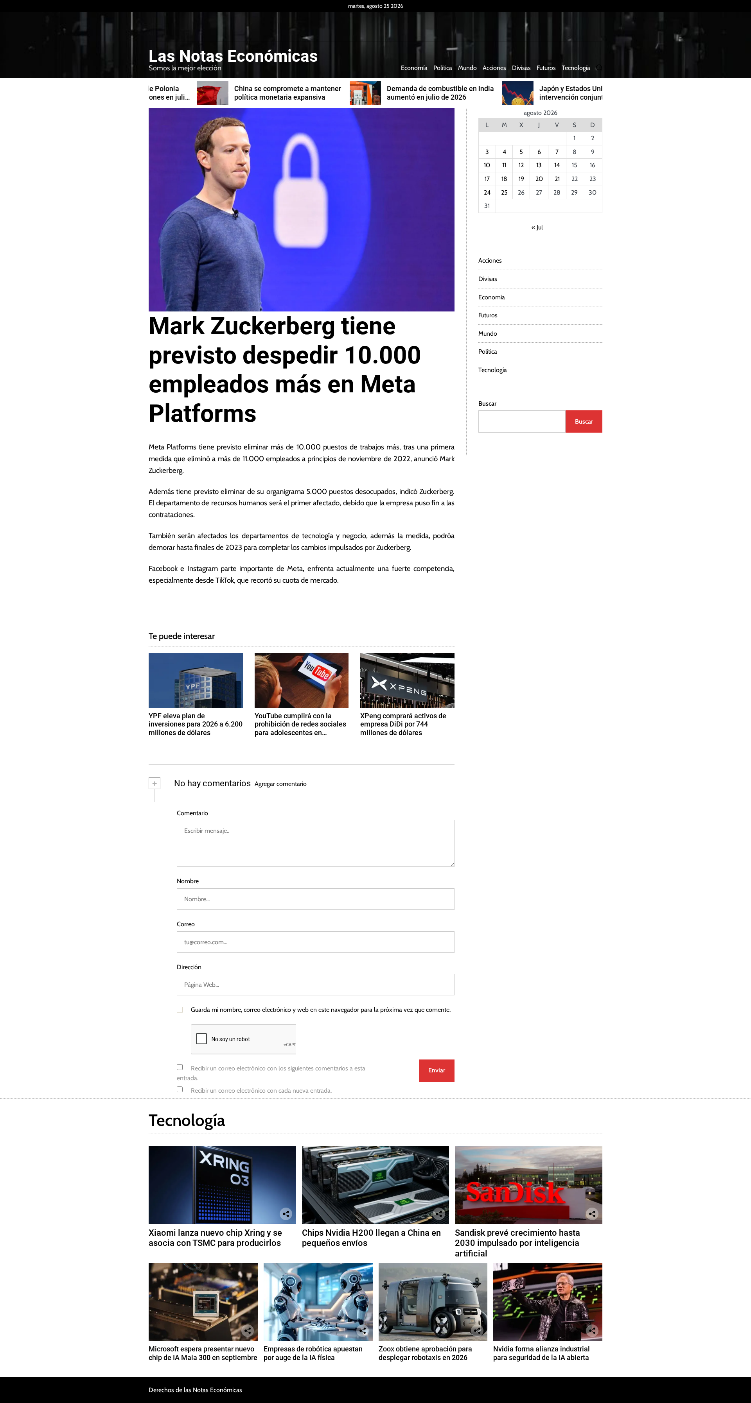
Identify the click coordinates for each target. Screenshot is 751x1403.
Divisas (521, 68)
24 (487, 192)
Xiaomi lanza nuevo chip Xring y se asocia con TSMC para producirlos (215, 1238)
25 (504, 192)
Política (442, 68)
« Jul (537, 227)
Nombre (188, 881)
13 (539, 165)
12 (521, 165)
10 (487, 165)
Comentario (192, 813)
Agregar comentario (281, 783)
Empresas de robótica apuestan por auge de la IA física (313, 1353)
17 (487, 179)
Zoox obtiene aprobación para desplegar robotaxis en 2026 (425, 1353)
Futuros (546, 68)
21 (557, 179)
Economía (414, 68)
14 (557, 165)
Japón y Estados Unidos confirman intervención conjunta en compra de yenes (545, 96)
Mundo (467, 68)
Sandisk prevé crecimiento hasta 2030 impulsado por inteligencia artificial (517, 1243)
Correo (186, 924)
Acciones (494, 68)
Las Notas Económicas (233, 56)
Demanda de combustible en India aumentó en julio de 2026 (392, 92)
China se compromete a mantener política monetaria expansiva (239, 92)
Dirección (189, 967)
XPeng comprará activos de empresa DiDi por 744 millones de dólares (403, 724)
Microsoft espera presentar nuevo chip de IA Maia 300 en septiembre (203, 1353)
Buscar (487, 403)
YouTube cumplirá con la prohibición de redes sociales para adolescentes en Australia (300, 728)
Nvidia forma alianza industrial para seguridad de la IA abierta (541, 1353)
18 (504, 179)
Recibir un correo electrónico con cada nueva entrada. (261, 1090)
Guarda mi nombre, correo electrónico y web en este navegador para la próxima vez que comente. (321, 1009)
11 (504, 165)
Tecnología (576, 68)
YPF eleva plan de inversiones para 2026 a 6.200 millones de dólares (196, 724)
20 (539, 179)
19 (521, 179)
